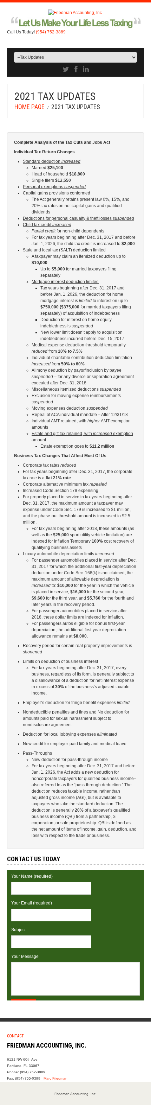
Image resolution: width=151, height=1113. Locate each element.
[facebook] (76, 69)
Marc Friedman (55, 1078)
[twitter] (66, 69)
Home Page (29, 106)
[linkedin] (86, 69)
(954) (51, 32)
